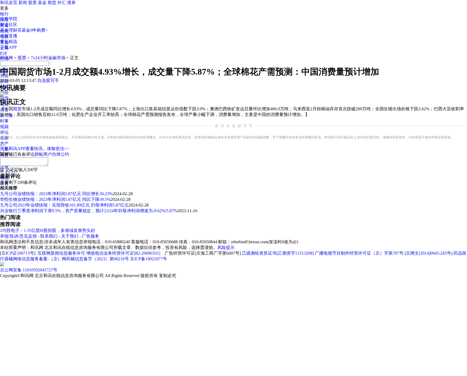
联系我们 (49, 236)
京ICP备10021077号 (148, 259)
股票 (32, 2)
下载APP (8, 47)
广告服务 (90, 236)
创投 (4, 92)
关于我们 (69, 236)
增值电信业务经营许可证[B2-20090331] (123, 253)
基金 (42, 2)
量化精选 (8, 41)
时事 (4, 121)
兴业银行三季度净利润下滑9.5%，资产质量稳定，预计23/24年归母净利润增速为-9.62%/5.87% (88, 210)
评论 (4, 132)
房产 (4, 143)
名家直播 (8, 36)
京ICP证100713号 (17, 253)
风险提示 (226, 247)
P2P (3, 53)
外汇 (61, 2)
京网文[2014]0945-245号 (428, 253)
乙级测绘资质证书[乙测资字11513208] (278, 253)
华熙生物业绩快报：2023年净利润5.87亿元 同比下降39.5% (55, 199)
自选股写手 (48, 80)
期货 (52, 2)
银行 (4, 14)
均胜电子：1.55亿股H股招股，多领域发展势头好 (48, 230)
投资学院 (8, 18)
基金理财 (8, 30)
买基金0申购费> (32, 30)
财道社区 (8, 24)
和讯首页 (8, 2)
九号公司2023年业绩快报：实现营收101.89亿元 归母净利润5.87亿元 (64, 205)
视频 (4, 126)
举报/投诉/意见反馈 (18, 236)
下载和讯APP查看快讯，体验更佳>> (34, 148)
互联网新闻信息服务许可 (61, 253)
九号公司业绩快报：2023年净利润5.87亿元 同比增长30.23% (56, 193)
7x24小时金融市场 (48, 57)
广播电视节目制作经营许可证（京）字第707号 (359, 253)
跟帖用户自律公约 (52, 154)
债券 (71, 2)
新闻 (22, 2)
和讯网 (6, 57)
